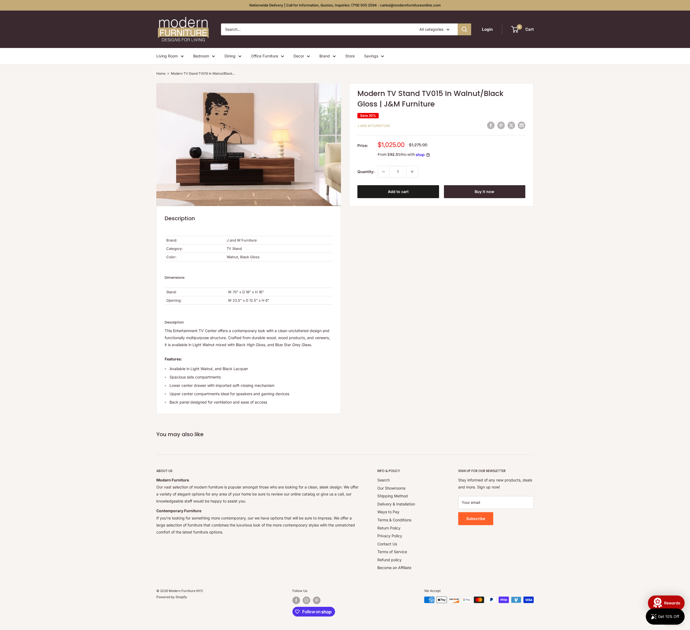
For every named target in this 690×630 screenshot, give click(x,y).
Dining (230, 56)
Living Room (167, 56)
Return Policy (389, 528)
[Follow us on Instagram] (306, 600)
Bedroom (201, 56)
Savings (371, 56)
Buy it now (484, 191)
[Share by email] (521, 125)
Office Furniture (264, 56)
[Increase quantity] (412, 171)
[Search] (464, 29)
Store (350, 56)
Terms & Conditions (394, 520)
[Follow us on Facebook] (296, 600)
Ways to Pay (388, 511)
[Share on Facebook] (491, 125)
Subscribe (475, 518)
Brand (324, 56)
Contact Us (387, 544)
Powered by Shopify (171, 597)
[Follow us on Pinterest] (316, 600)
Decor (299, 56)
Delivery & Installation (396, 504)
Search (383, 480)
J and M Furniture (373, 126)
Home (160, 73)
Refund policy (389, 559)
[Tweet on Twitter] (511, 125)
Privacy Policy (389, 535)
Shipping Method (392, 496)
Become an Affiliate (394, 567)
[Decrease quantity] (383, 171)
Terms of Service (392, 551)
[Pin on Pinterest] (501, 125)
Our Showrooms (391, 488)
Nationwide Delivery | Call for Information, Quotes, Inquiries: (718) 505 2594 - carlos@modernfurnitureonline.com (345, 5)
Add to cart (398, 191)
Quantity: (365, 171)
